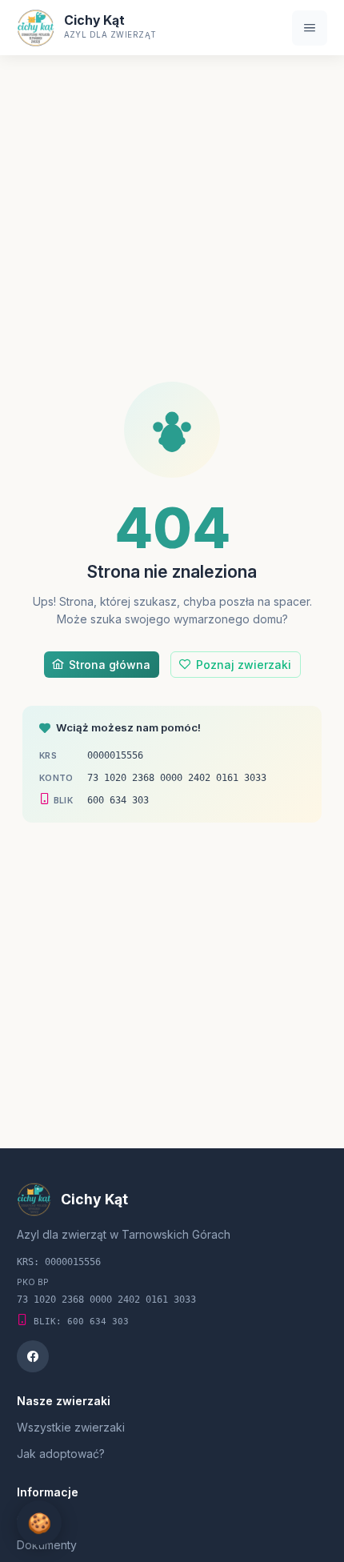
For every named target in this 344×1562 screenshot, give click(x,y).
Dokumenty (47, 1545)
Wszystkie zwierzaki (71, 1427)
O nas (32, 1519)
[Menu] (309, 28)
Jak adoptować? (61, 1453)
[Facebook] (33, 1356)
